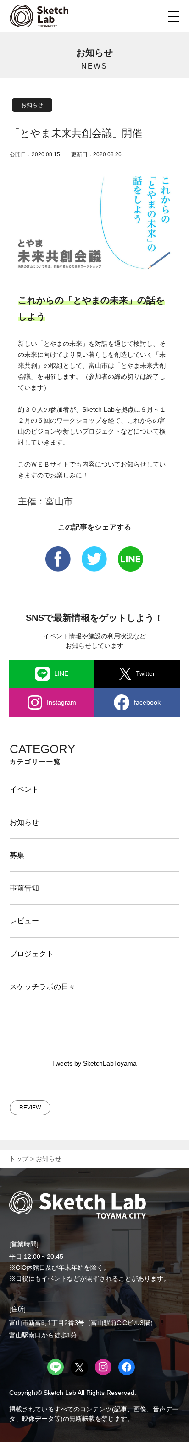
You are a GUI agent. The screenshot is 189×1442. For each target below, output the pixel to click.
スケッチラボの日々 (43, 987)
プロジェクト (32, 954)
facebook (147, 702)
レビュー (24, 921)
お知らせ (32, 105)
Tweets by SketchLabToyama (94, 1063)
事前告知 (24, 888)
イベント (24, 789)
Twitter (145, 673)
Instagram (61, 702)
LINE (61, 673)
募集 (17, 855)
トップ (18, 1158)
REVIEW (30, 1107)
